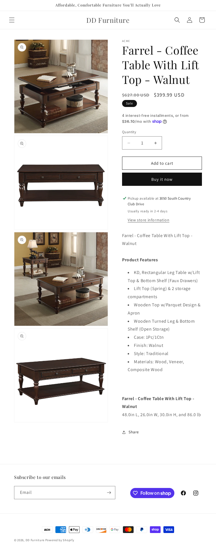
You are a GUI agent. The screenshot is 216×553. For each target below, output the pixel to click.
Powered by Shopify (59, 540)
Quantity (129, 132)
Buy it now (162, 179)
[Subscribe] (109, 492)
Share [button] (134, 431)
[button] (12, 20)
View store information (148, 219)
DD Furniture (35, 540)
